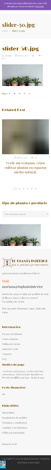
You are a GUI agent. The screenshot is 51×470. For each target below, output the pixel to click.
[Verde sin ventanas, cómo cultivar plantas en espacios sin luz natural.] (25, 136)
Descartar (39, 6)
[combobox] (25, 214)
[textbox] (25, 214)
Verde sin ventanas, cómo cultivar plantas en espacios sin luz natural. (26, 167)
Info (4, 394)
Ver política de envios (13, 301)
